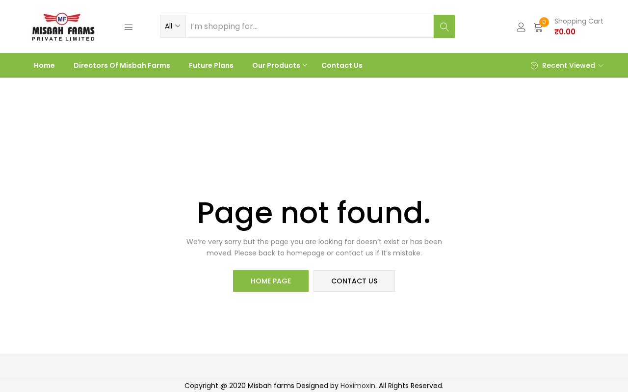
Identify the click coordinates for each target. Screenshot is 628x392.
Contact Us (342, 65)
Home (44, 65)
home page (271, 281)
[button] (172, 26)
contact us (354, 281)
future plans (211, 65)
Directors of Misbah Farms (122, 65)
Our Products (277, 65)
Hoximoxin (357, 386)
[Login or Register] (521, 26)
